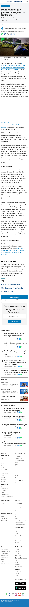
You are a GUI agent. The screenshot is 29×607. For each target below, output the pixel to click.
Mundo (2, 467)
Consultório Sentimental (6, 505)
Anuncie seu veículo (5, 551)
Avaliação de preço (5, 557)
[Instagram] (16, 594)
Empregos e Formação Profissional (20, 536)
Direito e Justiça (4, 488)
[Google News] (11, 35)
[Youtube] (19, 594)
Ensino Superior (18, 458)
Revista (16, 562)
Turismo (3, 481)
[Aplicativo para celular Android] (20, 588)
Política (8, 24)
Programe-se (4, 518)
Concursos (19, 480)
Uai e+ (16, 575)
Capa (2, 458)
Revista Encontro (21, 558)
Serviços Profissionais (19, 540)
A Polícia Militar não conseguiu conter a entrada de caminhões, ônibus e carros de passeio (14, 125)
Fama (2, 503)
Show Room (17, 514)
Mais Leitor (3, 526)
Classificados (19, 527)
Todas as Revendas (5, 565)
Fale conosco (18, 477)
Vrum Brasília (18, 555)
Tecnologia (3, 479)
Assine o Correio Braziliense (7, 496)
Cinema (2, 516)
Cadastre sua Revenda (6, 567)
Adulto (16, 539)
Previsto (17, 485)
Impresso (4, 484)
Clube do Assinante (5, 494)
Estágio (16, 462)
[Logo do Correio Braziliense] (14, 2)
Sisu (16, 472)
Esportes (3, 471)
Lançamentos (18, 509)
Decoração (17, 516)
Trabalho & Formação (19, 460)
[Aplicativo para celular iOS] (20, 583)
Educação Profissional (19, 474)
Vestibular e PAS (18, 470)
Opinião (2, 475)
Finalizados (17, 491)
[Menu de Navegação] (2, 1)
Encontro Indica (18, 566)
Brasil (2, 463)
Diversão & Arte (4, 469)
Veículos (17, 533)
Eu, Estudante (20, 454)
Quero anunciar (18, 530)
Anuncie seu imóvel (19, 505)
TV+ (2, 524)
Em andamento (18, 487)
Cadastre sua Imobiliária (20, 524)
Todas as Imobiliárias (19, 522)
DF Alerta (17, 549)
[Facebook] (5, 35)
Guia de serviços (18, 513)
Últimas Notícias (18, 466)
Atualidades (17, 564)
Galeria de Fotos (18, 518)
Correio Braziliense (5, 454)
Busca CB (3, 492)
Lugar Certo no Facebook (20, 520)
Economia (3, 465)
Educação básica (18, 456)
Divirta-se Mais (6, 513)
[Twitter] (8, 35)
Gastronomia (4, 507)
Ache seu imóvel (18, 503)
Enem (16, 464)
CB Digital (3, 490)
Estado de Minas (18, 571)
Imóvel (17, 500)
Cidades (3, 460)
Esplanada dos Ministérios (11, 285)
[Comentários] (14, 35)
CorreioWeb (5, 500)
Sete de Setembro (8, 291)
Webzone (3, 509)
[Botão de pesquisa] (27, 1)
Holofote (3, 477)
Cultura (16, 468)
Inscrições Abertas (19, 489)
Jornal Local (17, 551)
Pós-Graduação (18, 475)
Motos (2, 561)
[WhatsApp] (2, 35)
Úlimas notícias (18, 511)
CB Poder (17, 553)
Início (2, 24)
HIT (2, 522)
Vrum (3, 547)
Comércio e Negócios (19, 542)
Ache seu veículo (4, 549)
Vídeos (2, 559)
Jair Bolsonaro (7, 288)
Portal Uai (17, 573)
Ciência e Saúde (4, 473)
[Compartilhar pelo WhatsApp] (21, 339)
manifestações (18, 288)
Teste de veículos (4, 555)
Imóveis (16, 531)
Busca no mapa (18, 507)
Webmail (3, 511)
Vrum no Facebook (5, 563)
